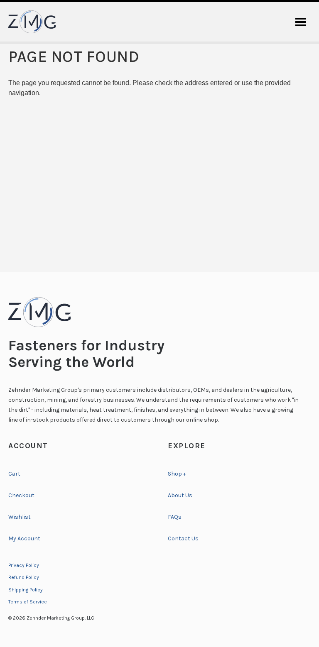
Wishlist (19, 516)
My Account (24, 538)
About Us (180, 495)
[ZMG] (32, 21)
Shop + (177, 473)
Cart (14, 473)
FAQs (175, 516)
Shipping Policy (25, 590)
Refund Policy (23, 577)
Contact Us (183, 538)
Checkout (21, 495)
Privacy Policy (23, 565)
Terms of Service (27, 602)
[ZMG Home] (159, 312)
